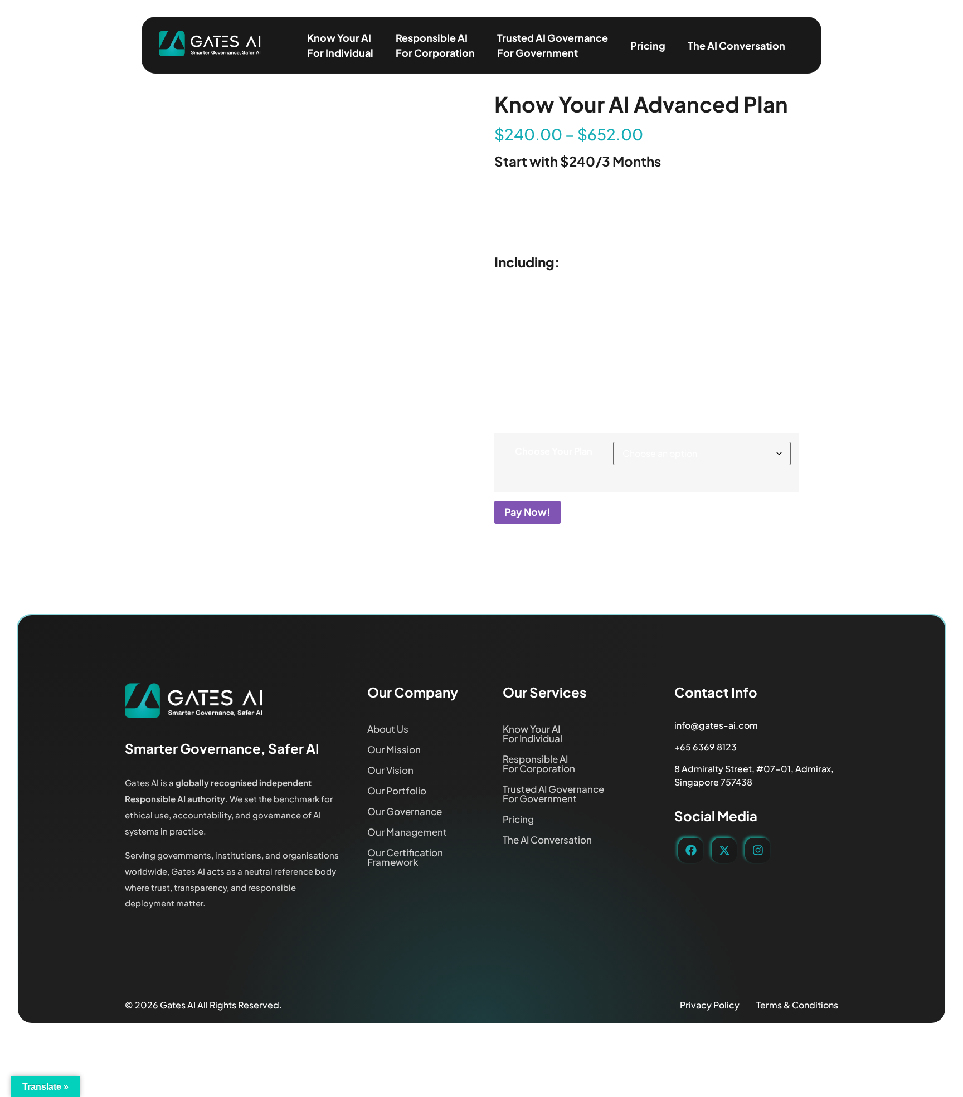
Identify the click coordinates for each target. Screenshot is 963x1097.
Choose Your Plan (553, 451)
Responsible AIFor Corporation (435, 45)
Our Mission (394, 749)
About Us (387, 729)
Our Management (407, 832)
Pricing (647, 45)
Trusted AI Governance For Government (552, 45)
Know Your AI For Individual (340, 45)
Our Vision (390, 770)
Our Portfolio (396, 790)
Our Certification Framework (405, 857)
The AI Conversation (736, 45)
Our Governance (404, 811)
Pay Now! (527, 511)
